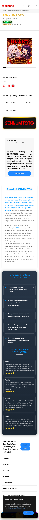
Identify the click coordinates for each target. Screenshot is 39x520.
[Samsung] (5, 6)
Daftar (25, 448)
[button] (28, 6)
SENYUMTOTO (13, 15)
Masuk (25, 445)
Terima (28, 513)
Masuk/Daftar (19, 173)
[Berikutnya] (37, 51)
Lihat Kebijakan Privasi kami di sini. (18, 508)
